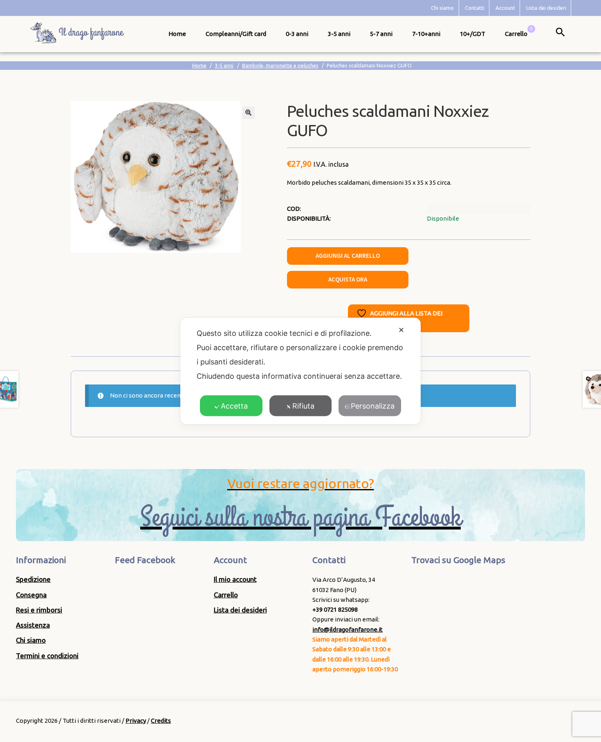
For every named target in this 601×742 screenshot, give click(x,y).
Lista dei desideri (546, 8)
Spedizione (33, 579)
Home (177, 33)
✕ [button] (401, 330)
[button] (248, 113)
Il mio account (235, 579)
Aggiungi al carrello (348, 255)
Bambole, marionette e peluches (280, 65)
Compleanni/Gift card (236, 33)
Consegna (31, 595)
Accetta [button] (234, 406)
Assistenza (33, 625)
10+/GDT (472, 33)
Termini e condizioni (47, 655)
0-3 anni (297, 33)
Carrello (226, 595)
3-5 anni (339, 33)
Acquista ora (347, 279)
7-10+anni (426, 33)
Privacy (136, 720)
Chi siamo (442, 8)
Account (505, 8)
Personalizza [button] (373, 406)
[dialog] (300, 371)
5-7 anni (381, 33)
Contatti (474, 8)
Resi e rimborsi (39, 610)
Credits (161, 720)
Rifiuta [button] (303, 406)
